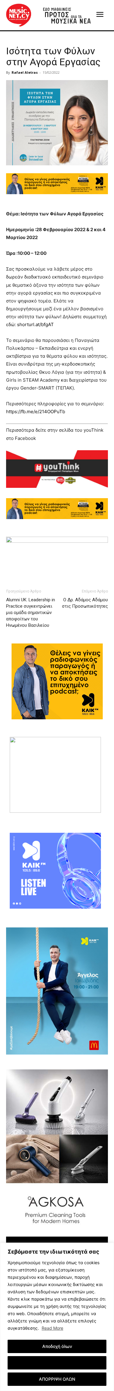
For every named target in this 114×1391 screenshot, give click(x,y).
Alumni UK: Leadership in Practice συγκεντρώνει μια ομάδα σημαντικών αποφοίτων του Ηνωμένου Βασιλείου (30, 612)
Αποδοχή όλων (57, 1346)
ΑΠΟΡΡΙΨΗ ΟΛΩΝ (57, 1379)
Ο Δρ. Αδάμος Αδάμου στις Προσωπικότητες (85, 603)
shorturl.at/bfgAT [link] (35, 324)
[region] (57, 1317)
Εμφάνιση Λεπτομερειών (57, 1362)
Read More (52, 1328)
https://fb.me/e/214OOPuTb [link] (35, 411)
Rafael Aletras (25, 72)
